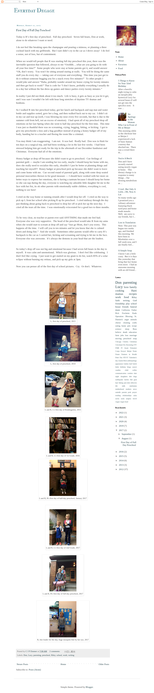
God (135, 300)
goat (135, 380)
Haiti (134, 290)
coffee (134, 370)
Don (25, 655)
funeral (133, 307)
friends (125, 307)
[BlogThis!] (68, 651)
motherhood (119, 389)
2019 (121, 426)
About (121, 60)
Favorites (122, 64)
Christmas (133, 342)
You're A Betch (125, 158)
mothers (128, 389)
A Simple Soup (125, 250)
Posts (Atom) (35, 669)
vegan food (124, 402)
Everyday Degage (34, 10)
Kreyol (123, 351)
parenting (37, 655)
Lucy (30, 655)
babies (126, 364)
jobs (122, 335)
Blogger (89, 687)
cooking (119, 290)
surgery (128, 399)
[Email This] (65, 651)
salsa (135, 395)
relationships (127, 395)
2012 (121, 469)
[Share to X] (70, 651)
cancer (134, 367)
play (128, 303)
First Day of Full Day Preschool (33, 30)
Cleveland (119, 345)
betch (135, 364)
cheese (118, 323)
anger (126, 319)
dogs (135, 376)
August (125, 438)
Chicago (118, 342)
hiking (121, 383)
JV (122, 348)
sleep (127, 329)
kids (128, 383)
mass (117, 310)
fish (131, 380)
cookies (130, 373)
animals (133, 319)
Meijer (129, 351)
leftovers (134, 383)
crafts (134, 323)
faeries (126, 380)
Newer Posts (22, 664)
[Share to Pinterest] (74, 651)
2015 (121, 456)
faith (117, 300)
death (125, 332)
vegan (117, 402)
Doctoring (129, 345)
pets (129, 326)
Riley (53, 655)
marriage (133, 335)
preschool (46, 655)
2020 (121, 421)
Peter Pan (118, 357)
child (126, 370)
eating (117, 326)
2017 (121, 430)
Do (124, 345)
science (118, 329)
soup (135, 338)
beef (130, 364)
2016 (121, 451)
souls (122, 399)
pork (129, 392)
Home (63, 664)
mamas (119, 293)
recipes (133, 293)
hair (116, 383)
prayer (134, 392)
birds (117, 367)
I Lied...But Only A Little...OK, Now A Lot (127, 192)
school (59, 655)
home (124, 326)
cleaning (126, 323)
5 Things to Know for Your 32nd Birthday (126, 83)
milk (123, 386)
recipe (134, 326)
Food (120, 68)
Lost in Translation (127, 222)
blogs (129, 367)
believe (118, 332)
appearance (119, 364)
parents (124, 392)
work (65, 655)
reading (118, 395)
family (133, 287)
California (126, 310)
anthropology (132, 361)
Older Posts (104, 664)
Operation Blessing (123, 316)
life (116, 386)
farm (117, 335)
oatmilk (118, 392)
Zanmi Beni (122, 361)
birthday (123, 367)
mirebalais (133, 386)
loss (126, 335)
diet (130, 376)
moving (118, 338)
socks (117, 399)
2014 (121, 460)
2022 (121, 412)
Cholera (125, 342)
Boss (135, 329)
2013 (121, 465)
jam (125, 383)
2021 (121, 417)
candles (118, 370)
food (126, 297)
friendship (120, 303)
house (118, 307)
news (135, 389)
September (127, 434)
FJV (135, 345)
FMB (117, 348)
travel (135, 399)
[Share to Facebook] (72, 651)
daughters (124, 376)
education (133, 332)
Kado (134, 313)
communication (120, 373)
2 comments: (55, 651)
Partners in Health (129, 354)
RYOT (125, 357)
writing (71, 655)
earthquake (119, 380)
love (126, 287)
